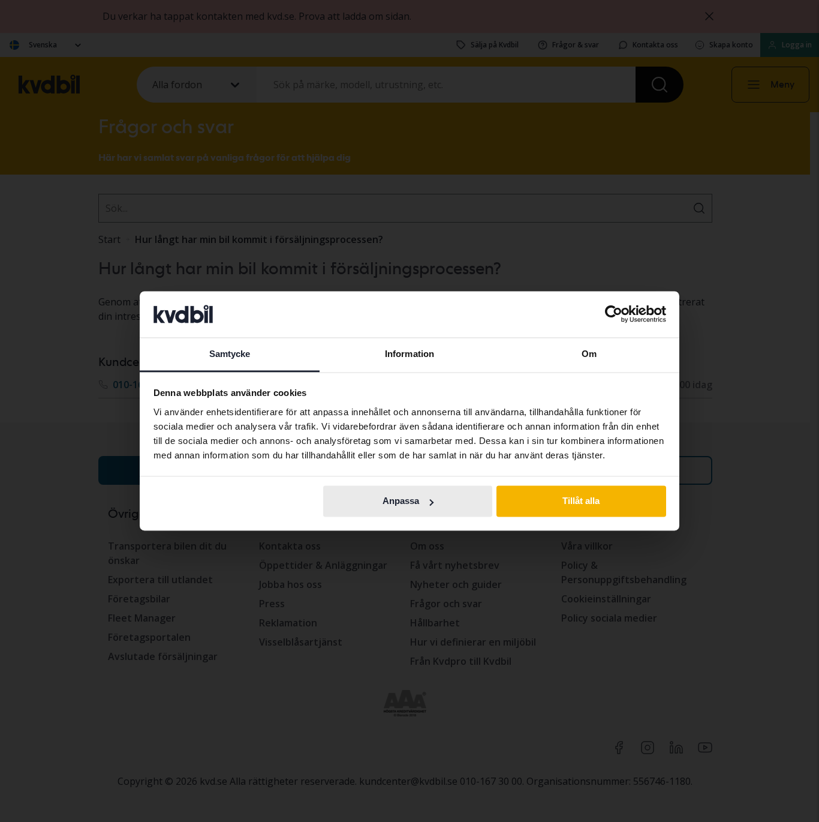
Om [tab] (589, 354)
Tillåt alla (581, 501)
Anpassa (401, 501)
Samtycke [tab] (230, 354)
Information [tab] (409, 354)
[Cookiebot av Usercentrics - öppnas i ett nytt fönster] (613, 314)
